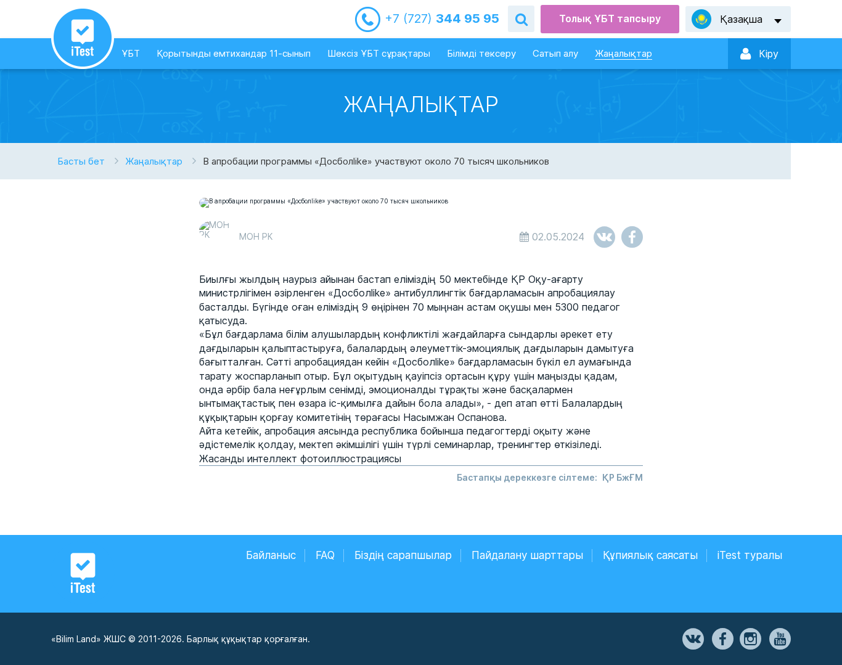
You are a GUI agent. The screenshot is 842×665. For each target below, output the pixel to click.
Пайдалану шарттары (527, 555)
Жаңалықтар (623, 53)
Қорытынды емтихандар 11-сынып (234, 53)
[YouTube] (779, 639)
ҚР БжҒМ (622, 477)
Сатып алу (555, 53)
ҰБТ (130, 53)
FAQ (325, 555)
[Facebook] (722, 639)
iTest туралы (749, 555)
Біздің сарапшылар (403, 555)
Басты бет (81, 161)
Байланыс (271, 555)
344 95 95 (442, 19)
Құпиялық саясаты (650, 555)
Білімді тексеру (481, 53)
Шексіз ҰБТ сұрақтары (378, 53)
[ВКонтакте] (692, 639)
